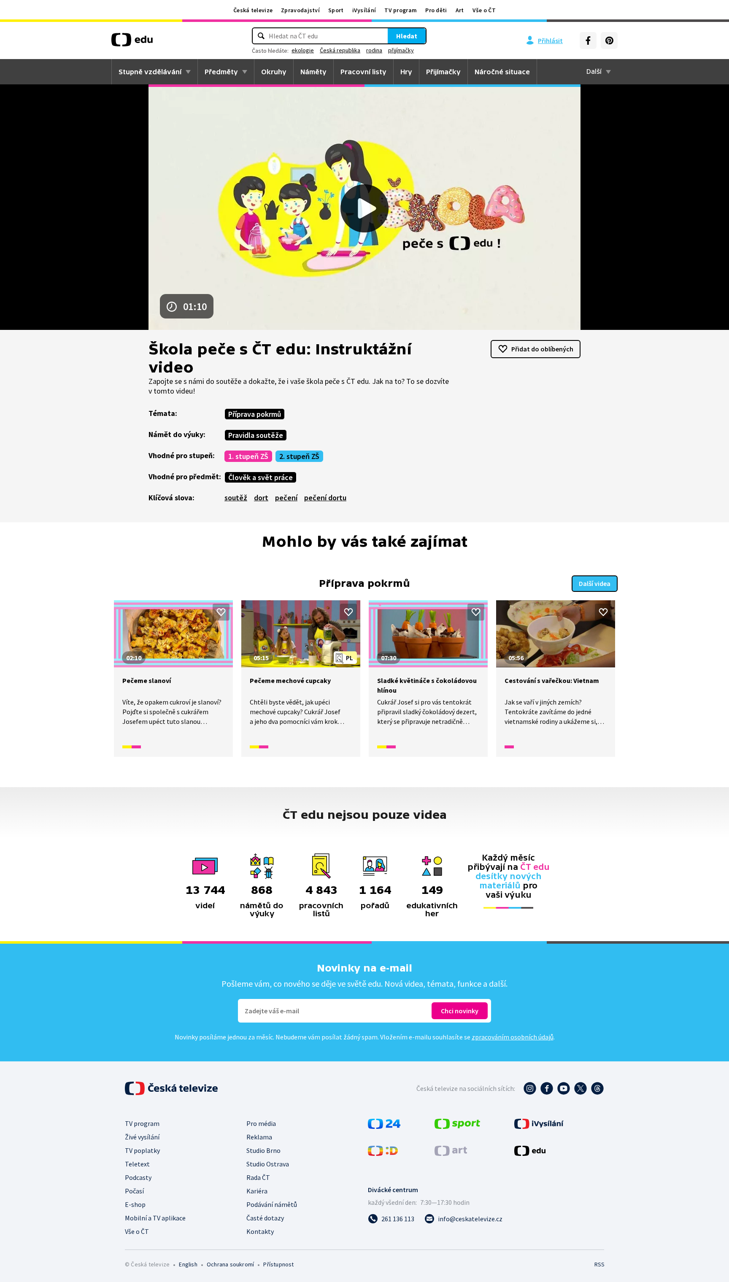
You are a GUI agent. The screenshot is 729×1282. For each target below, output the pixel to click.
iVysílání (364, 10)
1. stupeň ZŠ (248, 456)
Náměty (313, 72)
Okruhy (273, 72)
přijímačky (401, 50)
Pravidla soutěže (255, 435)
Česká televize (253, 10)
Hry (406, 72)
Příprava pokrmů (254, 414)
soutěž (235, 497)
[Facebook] (588, 40)
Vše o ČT (484, 10)
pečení (286, 497)
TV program (400, 10)
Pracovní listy (363, 72)
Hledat (406, 36)
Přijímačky (443, 72)
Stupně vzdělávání (150, 72)
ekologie (303, 50)
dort (261, 497)
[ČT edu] (132, 42)
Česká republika (340, 50)
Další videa (594, 583)
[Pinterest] (609, 40)
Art (460, 10)
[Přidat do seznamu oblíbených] (221, 612)
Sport (336, 10)
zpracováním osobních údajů (513, 1037)
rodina (374, 50)
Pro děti (436, 10)
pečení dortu (325, 497)
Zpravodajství (300, 10)
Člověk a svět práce (260, 477)
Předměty (221, 72)
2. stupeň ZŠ (299, 456)
